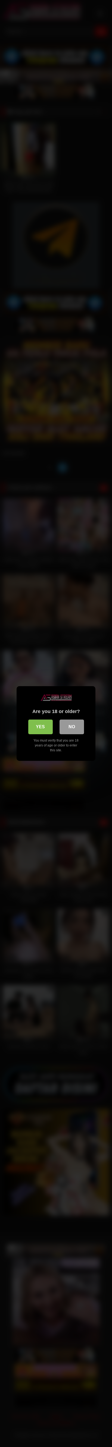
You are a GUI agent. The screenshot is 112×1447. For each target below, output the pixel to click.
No (72, 726)
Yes (40, 726)
